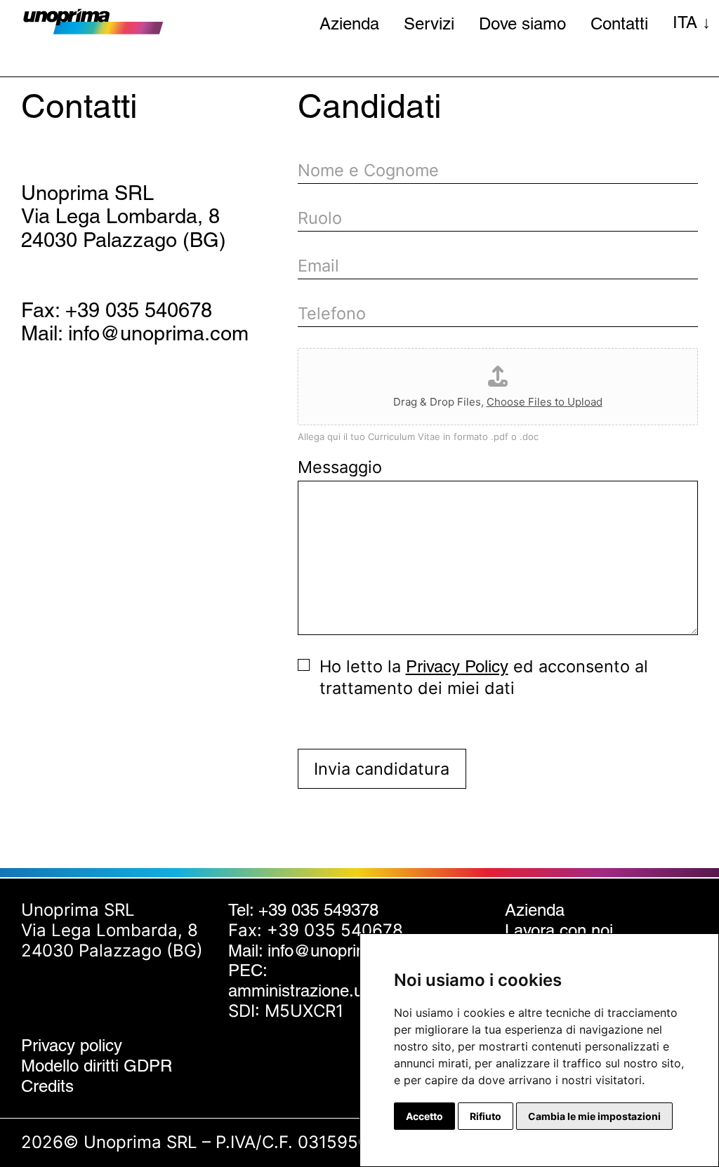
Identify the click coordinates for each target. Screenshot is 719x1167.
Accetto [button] (424, 1116)
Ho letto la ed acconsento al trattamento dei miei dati (483, 677)
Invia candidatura (381, 769)
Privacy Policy (457, 666)
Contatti (619, 23)
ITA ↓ (692, 22)
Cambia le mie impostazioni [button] (594, 1116)
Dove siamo (522, 23)
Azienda (349, 23)
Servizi (429, 23)
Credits (47, 1085)
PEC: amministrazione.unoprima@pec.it (354, 980)
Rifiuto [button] (485, 1116)
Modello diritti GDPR (96, 1065)
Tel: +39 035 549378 (303, 909)
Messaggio (340, 467)
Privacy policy (71, 1045)
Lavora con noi (559, 930)
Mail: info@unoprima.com (135, 333)
